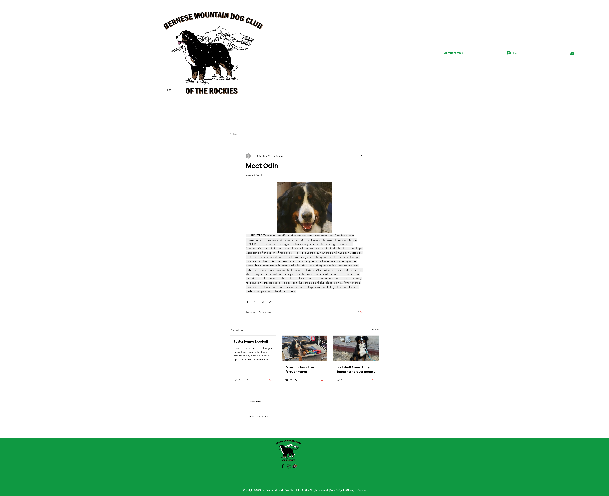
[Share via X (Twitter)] (255, 301)
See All (375, 329)
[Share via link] (270, 301)
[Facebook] (282, 466)
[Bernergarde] (294, 466)
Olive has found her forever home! (299, 369)
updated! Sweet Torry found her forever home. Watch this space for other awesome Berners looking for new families (355, 369)
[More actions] (361, 156)
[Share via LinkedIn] (262, 301)
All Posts (234, 134)
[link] (572, 53)
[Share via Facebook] (247, 301)
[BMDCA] (288, 466)
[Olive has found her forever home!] (304, 348)
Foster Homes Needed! (251, 341)
